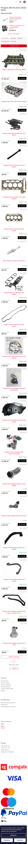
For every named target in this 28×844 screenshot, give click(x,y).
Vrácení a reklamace (6, 684)
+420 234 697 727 (5, 746)
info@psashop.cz (5, 750)
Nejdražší (19, 38)
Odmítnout (7, 840)
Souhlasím (20, 840)
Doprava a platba (5, 682)
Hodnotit (3, 728)
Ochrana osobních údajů (7, 688)
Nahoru (14, 668)
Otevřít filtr (14, 45)
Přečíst (2, 726)
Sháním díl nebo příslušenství (8, 702)
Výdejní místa (4, 704)
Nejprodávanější (6, 41)
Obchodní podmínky (6, 686)
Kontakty (3, 690)
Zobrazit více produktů (13, 33)
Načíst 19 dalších (14, 657)
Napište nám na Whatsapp (7, 751)
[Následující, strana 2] (14, 661)
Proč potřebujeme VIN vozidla (8, 706)
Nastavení (13, 835)
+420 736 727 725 (5, 748)
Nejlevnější (13, 38)
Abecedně (13, 41)
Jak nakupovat (4, 680)
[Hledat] (16, 1)
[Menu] (24, 1)
